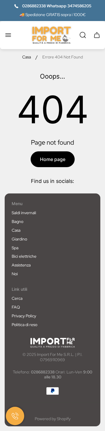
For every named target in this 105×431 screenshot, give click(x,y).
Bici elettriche (24, 256)
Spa (15, 247)
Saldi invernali (24, 212)
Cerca (17, 298)
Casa (26, 57)
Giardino (19, 239)
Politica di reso (24, 324)
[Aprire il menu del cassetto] (8, 35)
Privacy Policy (24, 316)
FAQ (16, 307)
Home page (52, 159)
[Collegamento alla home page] (52, 343)
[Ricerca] (82, 35)
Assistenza (21, 265)
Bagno (17, 221)
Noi (15, 273)
